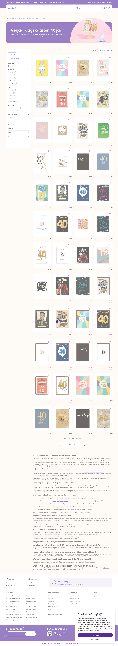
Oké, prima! (95, 635)
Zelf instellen (95, 639)
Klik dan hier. (98, 630)
